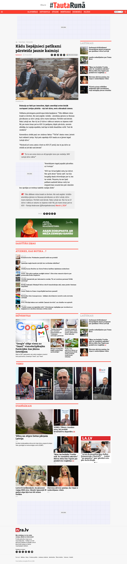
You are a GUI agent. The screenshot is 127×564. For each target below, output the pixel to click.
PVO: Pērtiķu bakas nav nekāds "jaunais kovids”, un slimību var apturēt (46, 302)
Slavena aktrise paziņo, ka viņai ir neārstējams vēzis (99, 78)
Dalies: (40, 213)
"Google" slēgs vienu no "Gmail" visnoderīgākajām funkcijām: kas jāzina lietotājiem (30, 347)
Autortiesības (52, 557)
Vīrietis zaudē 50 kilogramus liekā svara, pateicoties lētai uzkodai (71, 331)
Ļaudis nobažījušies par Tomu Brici (100, 58)
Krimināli (77, 12)
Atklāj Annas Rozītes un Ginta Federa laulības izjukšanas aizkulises (45, 269)
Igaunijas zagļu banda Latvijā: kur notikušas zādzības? (40, 263)
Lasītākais (86, 43)
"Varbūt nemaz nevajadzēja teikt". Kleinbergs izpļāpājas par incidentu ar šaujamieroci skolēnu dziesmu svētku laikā (47, 308)
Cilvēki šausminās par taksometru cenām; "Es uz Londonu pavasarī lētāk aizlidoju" (47, 280)
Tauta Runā (22, 42)
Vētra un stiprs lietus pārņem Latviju (32, 437)
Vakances (66, 557)
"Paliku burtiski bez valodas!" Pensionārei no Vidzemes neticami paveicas (57, 332)
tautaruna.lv (19, 55)
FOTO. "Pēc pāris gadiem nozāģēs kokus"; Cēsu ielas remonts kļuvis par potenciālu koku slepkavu (46, 274)
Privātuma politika (33, 557)
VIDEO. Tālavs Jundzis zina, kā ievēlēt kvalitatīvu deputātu (64, 429)
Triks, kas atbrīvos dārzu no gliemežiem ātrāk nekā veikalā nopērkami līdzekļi (71, 353)
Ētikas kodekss (59, 557)
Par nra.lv (18, 557)
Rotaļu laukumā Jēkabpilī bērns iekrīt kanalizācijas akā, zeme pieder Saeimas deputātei (48, 285)
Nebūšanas (66, 12)
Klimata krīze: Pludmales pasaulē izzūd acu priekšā (39, 257)
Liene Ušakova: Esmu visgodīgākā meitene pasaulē (39, 291)
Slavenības (33, 12)
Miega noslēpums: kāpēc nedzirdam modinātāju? (57, 350)
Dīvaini (55, 12)
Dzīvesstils (45, 12)
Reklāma (23, 557)
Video (19, 363)
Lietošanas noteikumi (43, 557)
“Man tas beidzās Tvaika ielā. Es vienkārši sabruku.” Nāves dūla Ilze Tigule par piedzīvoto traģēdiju (99, 69)
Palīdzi (87, 12)
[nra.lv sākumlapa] (43, 5)
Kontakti (71, 557)
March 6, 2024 (61, 205)
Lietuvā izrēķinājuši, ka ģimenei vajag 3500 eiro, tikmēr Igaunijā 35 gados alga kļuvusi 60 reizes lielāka (31, 491)
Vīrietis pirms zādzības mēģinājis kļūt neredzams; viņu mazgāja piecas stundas (100, 88)
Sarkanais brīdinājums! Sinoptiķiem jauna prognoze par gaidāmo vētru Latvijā (100, 49)
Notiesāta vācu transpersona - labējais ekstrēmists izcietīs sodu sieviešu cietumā (47, 296)
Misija (27, 557)
